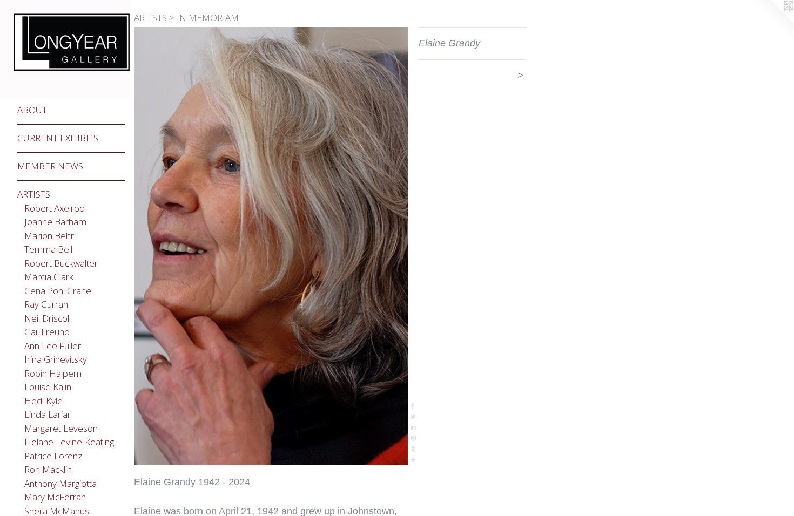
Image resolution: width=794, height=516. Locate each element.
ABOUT (32, 110)
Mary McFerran (55, 497)
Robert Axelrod (54, 208)
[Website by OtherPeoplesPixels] (772, 21)
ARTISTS (33, 194)
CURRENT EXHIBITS (57, 138)
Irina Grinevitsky (55, 359)
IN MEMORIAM (208, 17)
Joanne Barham (55, 221)
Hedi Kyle (43, 401)
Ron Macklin (48, 469)
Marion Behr (49, 235)
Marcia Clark (48, 276)
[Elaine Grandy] (271, 246)
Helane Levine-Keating (69, 442)
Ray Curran (46, 304)
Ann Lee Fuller (52, 346)
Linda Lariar (47, 414)
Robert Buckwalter (61, 263)
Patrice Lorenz (53, 456)
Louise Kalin (47, 387)
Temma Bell (48, 249)
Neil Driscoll (47, 318)
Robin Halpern (53, 373)
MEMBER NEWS (50, 166)
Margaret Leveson (61, 428)
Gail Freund (47, 331)
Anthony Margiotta (60, 483)
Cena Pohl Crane (57, 290)
